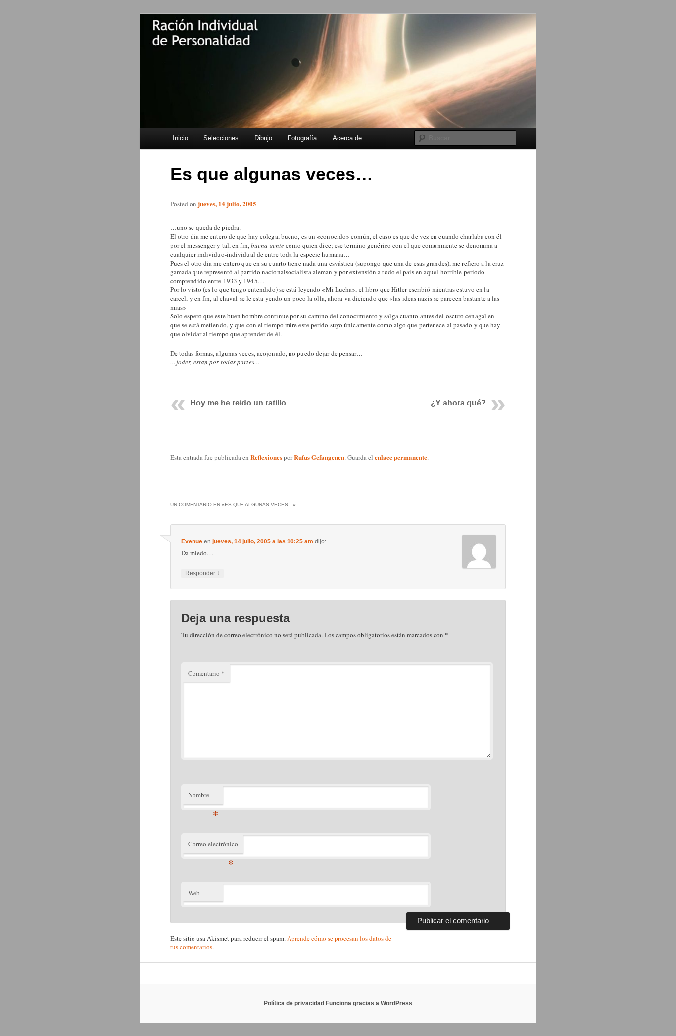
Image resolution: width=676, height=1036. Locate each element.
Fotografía (302, 138)
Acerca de (347, 138)
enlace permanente (401, 457)
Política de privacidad (294, 1003)
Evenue (191, 541)
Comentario (206, 673)
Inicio (180, 138)
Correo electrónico (213, 846)
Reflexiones (266, 457)
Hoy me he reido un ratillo (238, 403)
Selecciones (221, 138)
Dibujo (263, 138)
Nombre (203, 797)
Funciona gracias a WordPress (369, 1003)
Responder (202, 573)
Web (194, 892)
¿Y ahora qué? (458, 403)
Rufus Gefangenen (319, 457)
